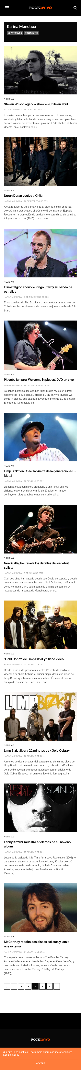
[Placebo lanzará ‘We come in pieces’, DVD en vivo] (40, 345)
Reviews (9, 282)
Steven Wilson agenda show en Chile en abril (36, 104)
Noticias (9, 99)
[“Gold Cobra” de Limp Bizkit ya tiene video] (40, 625)
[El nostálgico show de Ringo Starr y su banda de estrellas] (40, 253)
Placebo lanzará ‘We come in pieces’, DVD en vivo (39, 380)
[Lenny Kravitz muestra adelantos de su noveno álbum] (40, 808)
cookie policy (11, 1054)
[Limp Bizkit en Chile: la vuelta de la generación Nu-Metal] (40, 437)
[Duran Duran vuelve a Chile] (40, 161)
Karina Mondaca (21, 26)
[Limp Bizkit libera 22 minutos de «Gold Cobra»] (40, 716)
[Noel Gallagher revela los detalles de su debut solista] (40, 529)
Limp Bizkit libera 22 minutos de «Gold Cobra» (37, 750)
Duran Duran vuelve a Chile (23, 196)
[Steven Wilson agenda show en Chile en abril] (40, 70)
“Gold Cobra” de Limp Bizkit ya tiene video (34, 659)
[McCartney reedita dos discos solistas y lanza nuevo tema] (40, 907)
